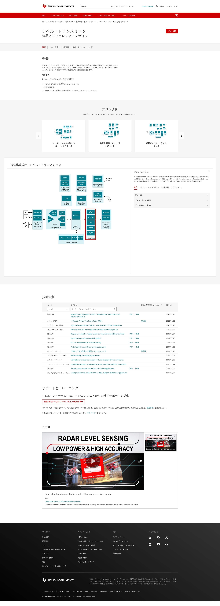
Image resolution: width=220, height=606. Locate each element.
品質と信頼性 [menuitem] (87, 15)
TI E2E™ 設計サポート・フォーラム (90, 541)
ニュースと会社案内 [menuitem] (128, 15)
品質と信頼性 (82, 558)
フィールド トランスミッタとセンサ (112, 22)
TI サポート (91, 413)
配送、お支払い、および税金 (123, 545)
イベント (45, 553)
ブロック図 (172, 31)
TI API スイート (118, 537)
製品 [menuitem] (43, 15)
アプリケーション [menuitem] (57, 15)
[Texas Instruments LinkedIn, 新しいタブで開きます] (150, 545)
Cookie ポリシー (63, 591)
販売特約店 (117, 553)
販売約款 (94, 591)
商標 (111, 591)
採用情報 (45, 541)
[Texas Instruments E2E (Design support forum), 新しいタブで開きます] (158, 545)
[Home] (58, 6)
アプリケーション (56, 22)
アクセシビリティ (48, 591)
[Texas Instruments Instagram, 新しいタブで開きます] (150, 538)
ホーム (44, 22)
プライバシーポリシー (80, 591)
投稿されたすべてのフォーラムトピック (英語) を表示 (63, 402)
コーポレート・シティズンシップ (54, 566)
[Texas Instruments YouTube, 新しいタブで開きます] (166, 545)
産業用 (67, 22)
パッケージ (82, 553)
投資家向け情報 (47, 558)
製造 (43, 562)
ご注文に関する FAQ (120, 549)
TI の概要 (45, 537)
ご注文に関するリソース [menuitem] (107, 15)
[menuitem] (176, 15)
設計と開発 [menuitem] (73, 15)
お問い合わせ (82, 537)
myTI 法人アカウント (120, 541)
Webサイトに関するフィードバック (128, 591)
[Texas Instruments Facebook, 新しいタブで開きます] (158, 538)
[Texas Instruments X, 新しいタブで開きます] (166, 538)
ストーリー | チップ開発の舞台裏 (54, 549)
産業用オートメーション (85, 22)
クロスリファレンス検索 (86, 545)
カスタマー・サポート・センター (90, 549)
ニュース (45, 545)
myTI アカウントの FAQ (86, 562)
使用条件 (150, 408)
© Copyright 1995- (50, 596)
